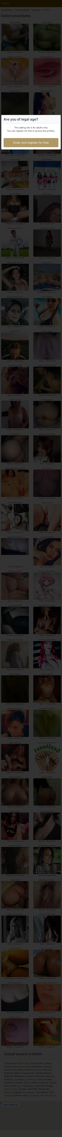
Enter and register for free (31, 142)
